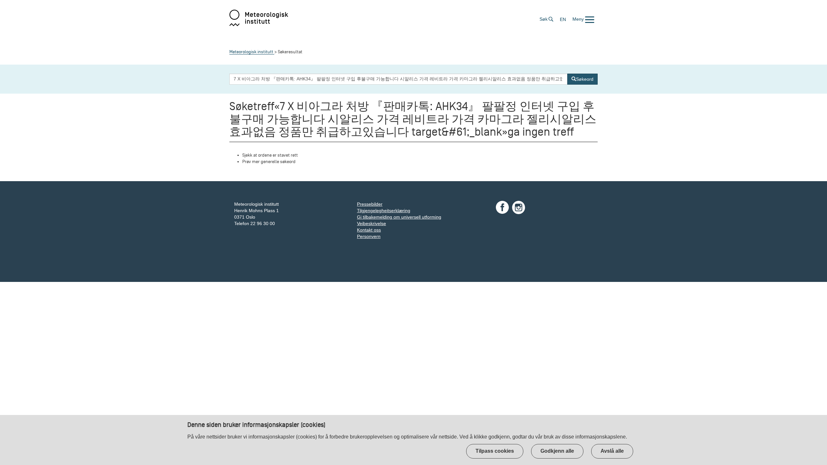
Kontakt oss (369, 229)
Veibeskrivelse (371, 223)
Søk (543, 19)
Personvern (369, 236)
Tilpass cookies (495, 451)
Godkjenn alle (557, 451)
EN (563, 19)
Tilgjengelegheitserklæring (383, 210)
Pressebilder (369, 204)
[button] (583, 19)
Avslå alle (612, 451)
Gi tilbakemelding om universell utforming (399, 217)
